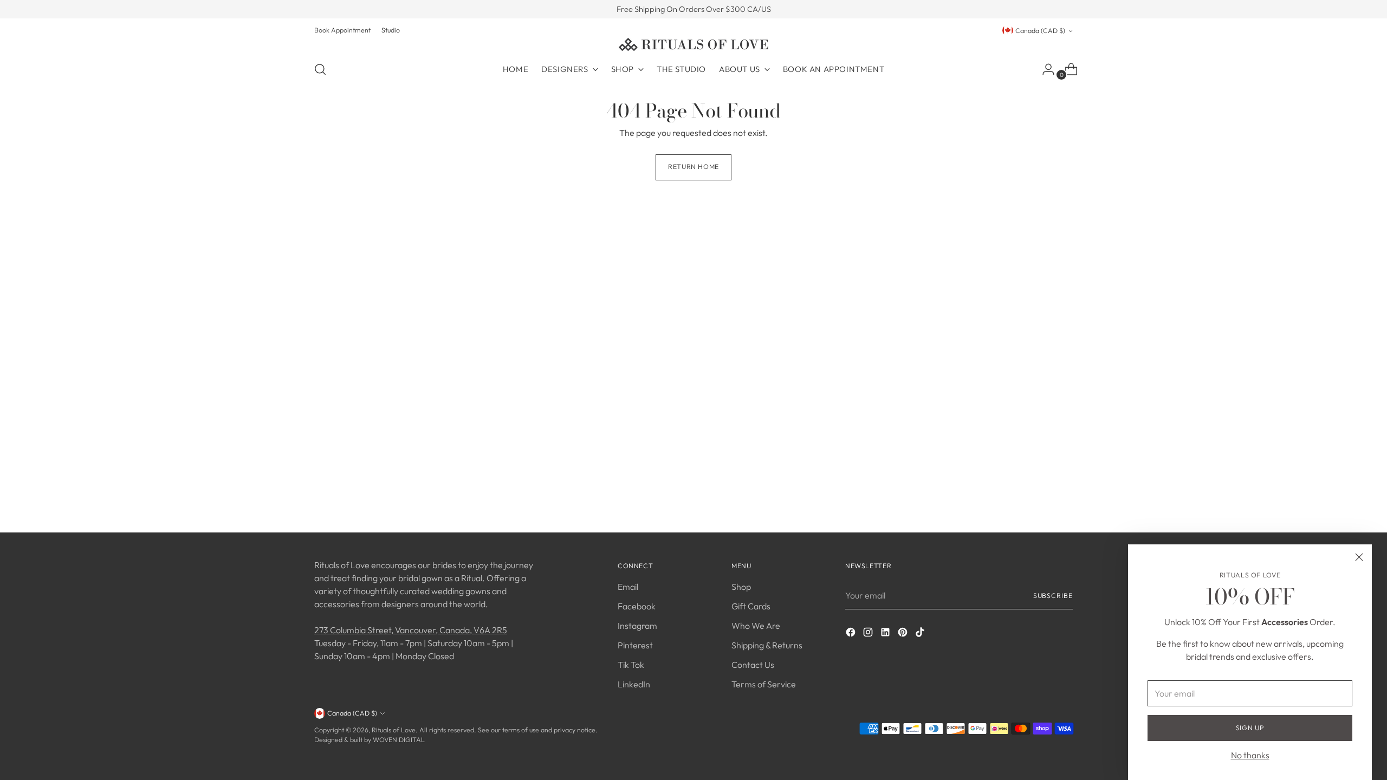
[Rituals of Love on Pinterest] (903, 634)
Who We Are (755, 625)
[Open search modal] (320, 69)
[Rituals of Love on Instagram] (869, 634)
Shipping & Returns (766, 645)
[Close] (1359, 557)
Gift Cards (750, 606)
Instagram (637, 625)
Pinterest (635, 645)
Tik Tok (631, 664)
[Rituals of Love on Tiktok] (921, 634)
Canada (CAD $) (1040, 31)
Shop (741, 586)
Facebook (637, 606)
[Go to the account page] (1044, 69)
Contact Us (752, 664)
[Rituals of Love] (693, 44)
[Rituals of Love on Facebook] (851, 634)
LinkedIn (634, 684)
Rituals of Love (394, 730)
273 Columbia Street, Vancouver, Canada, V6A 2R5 (410, 630)
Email (628, 586)
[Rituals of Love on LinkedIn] (886, 634)
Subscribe (1053, 596)
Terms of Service (763, 684)
